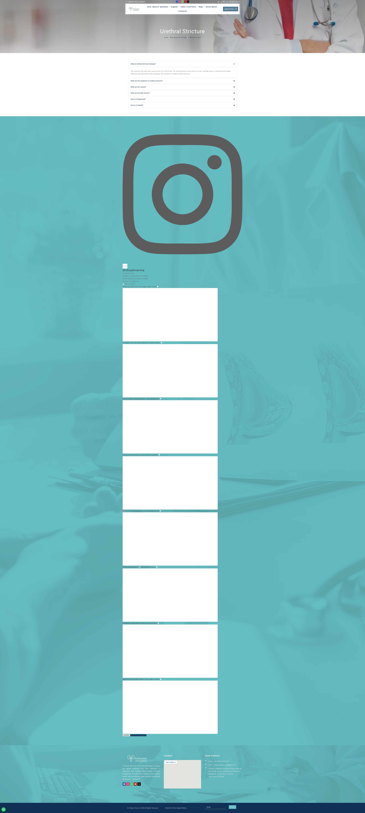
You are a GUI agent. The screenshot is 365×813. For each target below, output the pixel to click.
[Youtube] (135, 784)
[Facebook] (124, 784)
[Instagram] (128, 784)
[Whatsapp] (131, 784)
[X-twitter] (139, 784)
